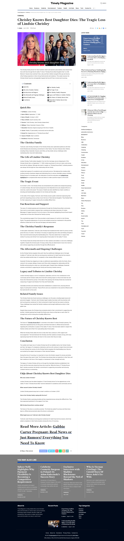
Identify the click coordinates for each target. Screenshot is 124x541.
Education (83, 162)
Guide (82, 183)
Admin (20, 28)
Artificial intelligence (86, 129)
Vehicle (83, 236)
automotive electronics (87, 132)
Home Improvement (86, 188)
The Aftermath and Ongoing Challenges (33, 95)
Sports (83, 218)
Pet (82, 203)
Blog (82, 137)
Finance (83, 170)
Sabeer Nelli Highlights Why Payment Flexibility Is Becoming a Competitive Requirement (26, 474)
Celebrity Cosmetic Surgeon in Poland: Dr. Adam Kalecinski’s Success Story (50, 472)
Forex (82, 177)
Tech (82, 223)
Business (83, 139)
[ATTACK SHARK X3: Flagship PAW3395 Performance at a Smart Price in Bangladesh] (83, 98)
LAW (82, 190)
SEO (82, 213)
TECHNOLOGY (85, 226)
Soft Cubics (75, 535)
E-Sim (82, 160)
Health (83, 185)
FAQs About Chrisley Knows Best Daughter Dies (57, 100)
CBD (82, 142)
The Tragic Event (53, 90)
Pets (82, 205)
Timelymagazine (53, 535)
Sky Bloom (65, 526)
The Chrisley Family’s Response (57, 92)
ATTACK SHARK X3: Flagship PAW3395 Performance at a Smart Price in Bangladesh (96, 97)
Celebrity (21, 15)
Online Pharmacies (86, 200)
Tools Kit (83, 231)
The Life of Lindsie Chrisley (30, 90)
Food (82, 175)
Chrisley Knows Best (34, 322)
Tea (82, 221)
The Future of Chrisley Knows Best (58, 97)
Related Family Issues (29, 97)
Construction (84, 152)
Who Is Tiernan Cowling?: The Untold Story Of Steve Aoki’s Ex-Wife (94, 472)
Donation (83, 157)
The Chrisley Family (54, 87)
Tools (82, 228)
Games (85, 48)
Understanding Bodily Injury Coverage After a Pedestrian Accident (96, 57)
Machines (83, 195)
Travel (82, 233)
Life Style (83, 193)
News (82, 198)
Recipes (83, 208)
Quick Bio (26, 87)
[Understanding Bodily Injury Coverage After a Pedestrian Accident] (83, 58)
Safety (83, 210)
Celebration (84, 144)
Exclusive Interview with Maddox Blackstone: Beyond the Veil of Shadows (73, 473)
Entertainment (84, 165)
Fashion (83, 167)
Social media (84, 216)
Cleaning (83, 149)
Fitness (83, 172)
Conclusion (27, 100)
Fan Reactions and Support (30, 92)
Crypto (83, 155)
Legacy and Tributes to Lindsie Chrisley (59, 95)
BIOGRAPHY (84, 134)
